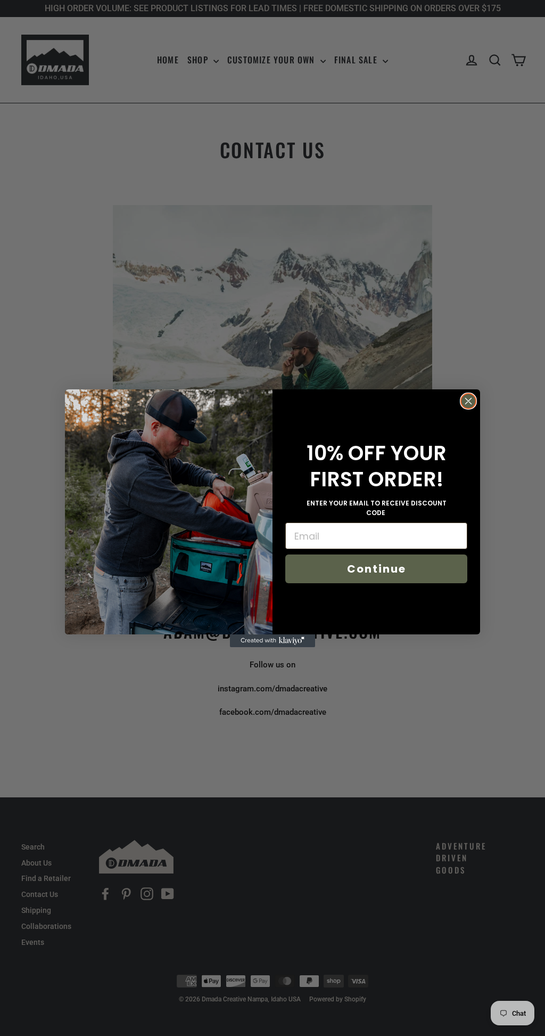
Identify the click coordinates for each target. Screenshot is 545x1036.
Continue (376, 568)
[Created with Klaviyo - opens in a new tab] (272, 640)
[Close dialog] (468, 401)
